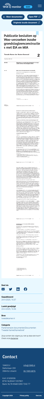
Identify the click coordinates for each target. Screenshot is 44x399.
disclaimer (14, 338)
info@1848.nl (29, 365)
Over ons (39, 395)
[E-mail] (4, 289)
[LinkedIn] (19, 289)
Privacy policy (24, 395)
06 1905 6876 (29, 371)
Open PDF (33, 17)
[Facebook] (27, 289)
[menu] (39, 5)
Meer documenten (14, 17)
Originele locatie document (25, 22)
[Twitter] (12, 289)
